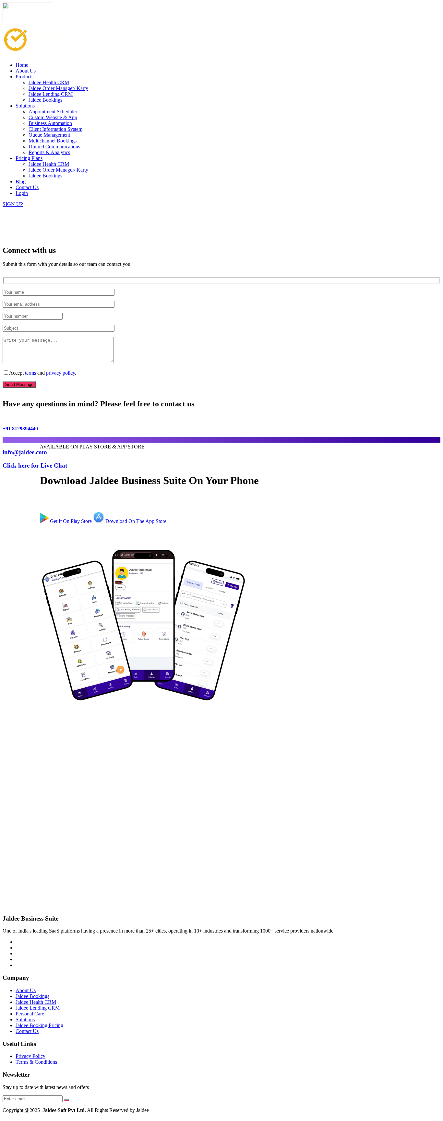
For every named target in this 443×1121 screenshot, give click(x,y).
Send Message (19, 384)
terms (30, 373)
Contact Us (27, 187)
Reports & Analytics (49, 152)
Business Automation (50, 123)
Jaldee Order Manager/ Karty (58, 88)
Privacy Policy (30, 1056)
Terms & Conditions (36, 1062)
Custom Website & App (53, 117)
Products (24, 76)
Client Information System (55, 129)
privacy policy (60, 373)
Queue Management (49, 135)
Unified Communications (54, 146)
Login (22, 193)
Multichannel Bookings (53, 140)
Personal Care (30, 1013)
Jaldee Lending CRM (51, 94)
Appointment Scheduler (53, 111)
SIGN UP (13, 204)
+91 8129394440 (20, 428)
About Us (26, 71)
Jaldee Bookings (45, 100)
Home (22, 65)
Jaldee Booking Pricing (39, 1025)
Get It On (70, 521)
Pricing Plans (29, 158)
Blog (21, 181)
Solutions (25, 105)
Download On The (135, 521)
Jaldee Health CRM (49, 82)
